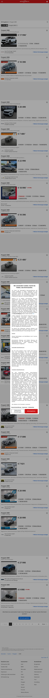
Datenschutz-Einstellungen (17, 411)
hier (33, 313)
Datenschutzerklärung (16, 407)
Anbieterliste (31, 407)
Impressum (24, 407)
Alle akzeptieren (31, 411)
